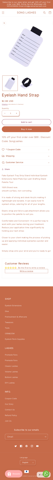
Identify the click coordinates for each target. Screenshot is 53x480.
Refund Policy (11, 415)
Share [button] (7, 169)
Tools (7, 328)
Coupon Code (11, 398)
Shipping (5, 104)
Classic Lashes (11, 366)
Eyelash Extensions (13, 305)
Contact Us (10, 410)
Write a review (26, 271)
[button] (3, 12)
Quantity (5, 108)
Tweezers (9, 322)
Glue (7, 311)
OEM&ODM (9, 333)
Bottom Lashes (11, 377)
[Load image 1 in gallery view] (10, 83)
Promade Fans (11, 355)
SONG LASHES (23, 476)
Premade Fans (11, 360)
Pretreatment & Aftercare (16, 317)
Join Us (8, 421)
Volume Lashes (11, 372)
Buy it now (26, 129)
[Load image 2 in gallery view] (26, 83)
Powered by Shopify (33, 476)
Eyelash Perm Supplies (15, 339)
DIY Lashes (10, 383)
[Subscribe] (45, 437)
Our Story (9, 404)
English (25, 462)
